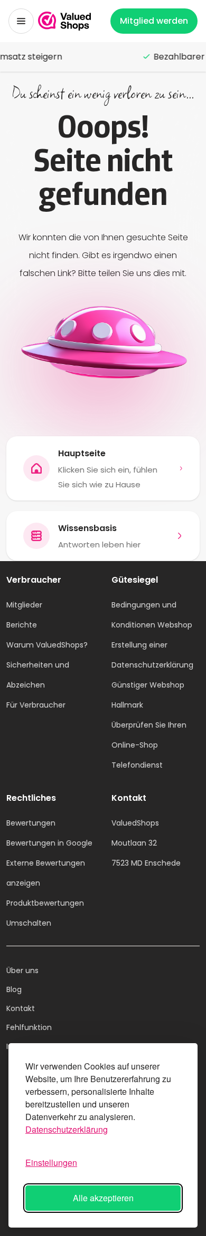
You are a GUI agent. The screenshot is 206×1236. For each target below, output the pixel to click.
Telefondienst (137, 765)
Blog (14, 989)
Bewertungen (30, 823)
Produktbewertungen (45, 903)
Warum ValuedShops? (47, 645)
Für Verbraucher (35, 705)
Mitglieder (24, 605)
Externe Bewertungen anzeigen (45, 873)
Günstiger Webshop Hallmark (147, 695)
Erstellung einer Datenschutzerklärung (152, 655)
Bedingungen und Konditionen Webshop (151, 615)
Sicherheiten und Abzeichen (37, 675)
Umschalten (28, 923)
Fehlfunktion (29, 1027)
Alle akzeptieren (103, 1198)
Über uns (22, 970)
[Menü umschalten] (21, 21)
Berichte (21, 625)
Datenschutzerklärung (66, 1129)
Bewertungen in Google (49, 843)
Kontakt (20, 1008)
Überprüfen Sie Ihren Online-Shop (148, 735)
